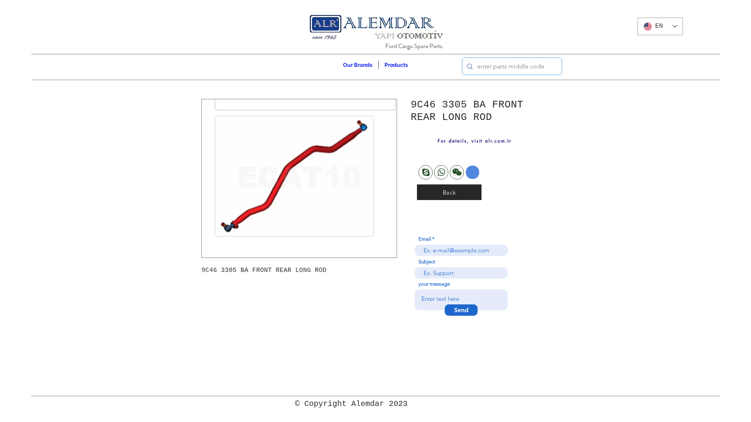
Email (425, 238)
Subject (427, 261)
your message (434, 283)
